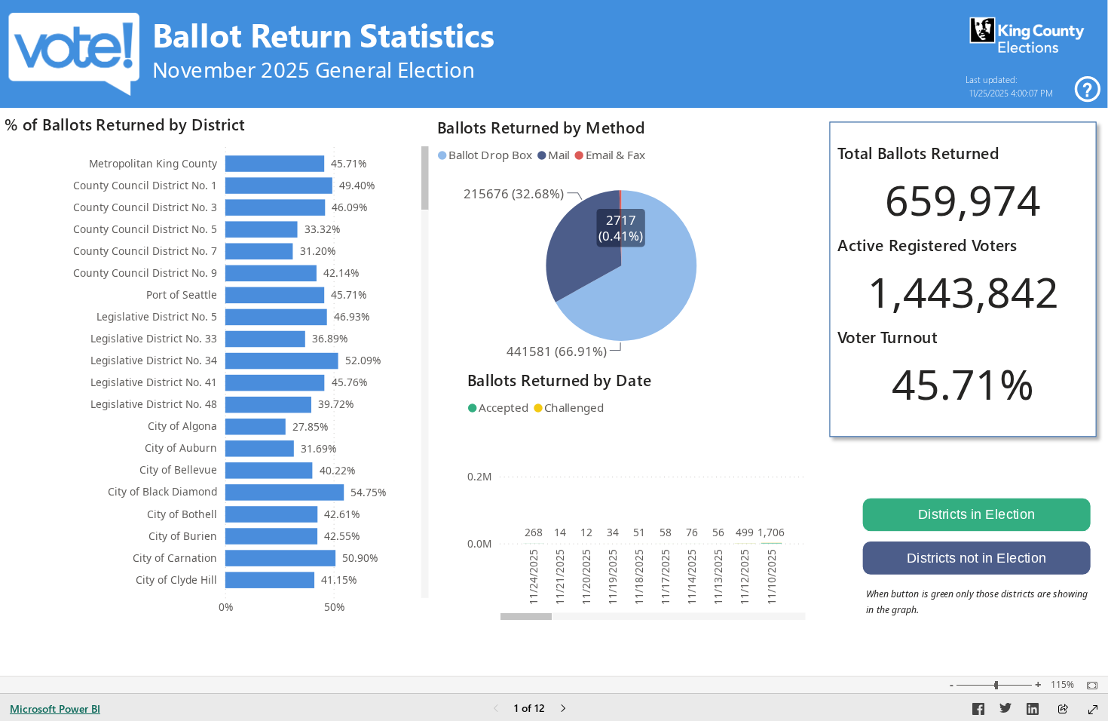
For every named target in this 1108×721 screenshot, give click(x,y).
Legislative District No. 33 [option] (153, 338)
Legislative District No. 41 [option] (153, 382)
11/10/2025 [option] (771, 577)
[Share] (1063, 710)
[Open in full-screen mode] (1093, 709)
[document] (539, 50)
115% (1062, 685)
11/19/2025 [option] (612, 577)
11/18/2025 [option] (639, 577)
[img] (1027, 35)
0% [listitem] (226, 607)
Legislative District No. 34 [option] (153, 360)
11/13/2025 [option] (718, 577)
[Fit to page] (1088, 686)
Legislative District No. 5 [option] (156, 316)
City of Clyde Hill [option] (176, 579)
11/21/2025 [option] (559, 577)
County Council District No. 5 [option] (145, 229)
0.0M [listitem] (479, 543)
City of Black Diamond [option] (162, 491)
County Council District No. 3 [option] (145, 207)
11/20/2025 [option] (586, 577)
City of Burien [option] (182, 536)
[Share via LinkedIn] (1033, 711)
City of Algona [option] (182, 426)
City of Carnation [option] (175, 558)
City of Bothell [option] (182, 514)
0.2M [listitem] (479, 476)
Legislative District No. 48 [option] (153, 404)
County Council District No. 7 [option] (145, 251)
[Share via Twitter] (1005, 711)
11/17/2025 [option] (665, 577)
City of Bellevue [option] (178, 469)
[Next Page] (563, 709)
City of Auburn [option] (181, 447)
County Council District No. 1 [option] (145, 185)
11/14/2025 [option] (691, 577)
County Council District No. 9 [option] (145, 272)
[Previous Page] (496, 709)
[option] (275, 163)
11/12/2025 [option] (744, 577)
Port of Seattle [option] (181, 294)
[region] (554, 312)
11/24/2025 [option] (533, 577)
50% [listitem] (334, 607)
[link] (1087, 89)
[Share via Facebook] (978, 711)
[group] (540, 50)
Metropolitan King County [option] (153, 163)
